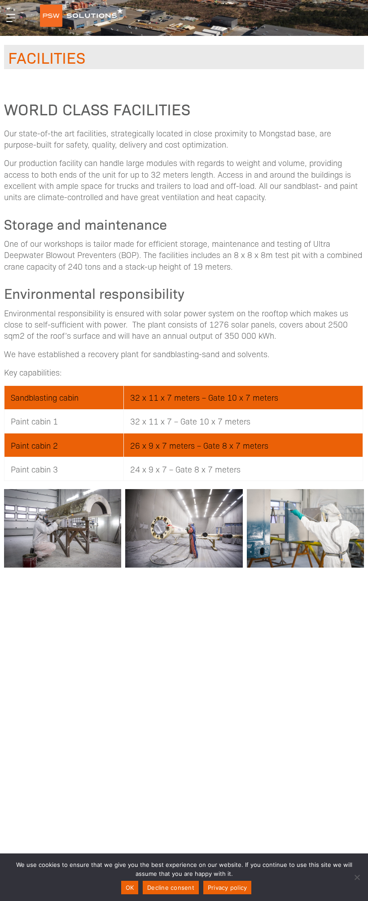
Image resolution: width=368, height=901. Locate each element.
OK (130, 887)
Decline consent (170, 887)
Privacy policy (227, 887)
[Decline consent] (356, 877)
